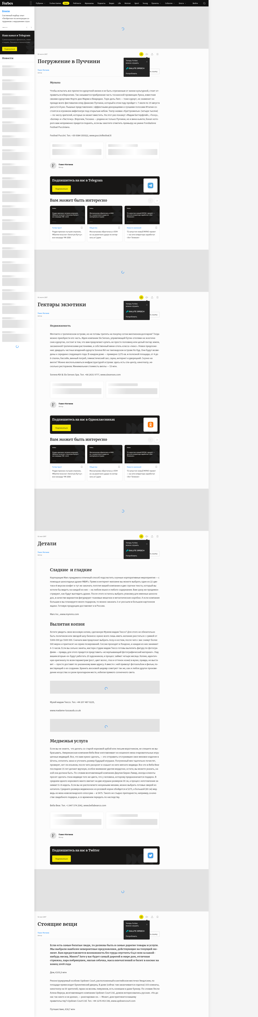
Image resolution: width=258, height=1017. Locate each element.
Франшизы (89, 3)
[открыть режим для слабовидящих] (141, 54)
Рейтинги (77, 3)
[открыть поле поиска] (204, 3)
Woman (128, 3)
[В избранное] (86, 145)
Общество (93, 227)
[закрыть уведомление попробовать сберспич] (147, 62)
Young (145, 3)
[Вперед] (164, 151)
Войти (195, 3)
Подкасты (101, 3)
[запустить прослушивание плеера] (147, 54)
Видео (111, 3)
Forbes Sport (57, 227)
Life (119, 3)
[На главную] (7, 3)
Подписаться (61, 188)
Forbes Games (59, 3)
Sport (137, 3)
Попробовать (131, 73)
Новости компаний (134, 227)
